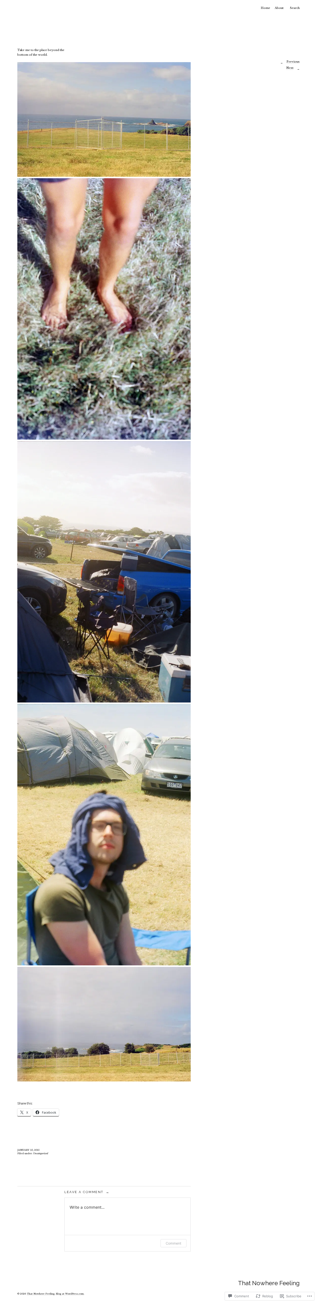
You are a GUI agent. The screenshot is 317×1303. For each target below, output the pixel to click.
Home (265, 8)
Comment (173, 1243)
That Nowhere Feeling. (41, 1293)
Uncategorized (40, 1153)
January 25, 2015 (28, 1150)
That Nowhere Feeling (269, 1283)
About (279, 8)
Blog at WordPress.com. (70, 1293)
